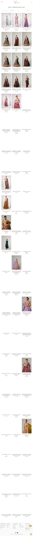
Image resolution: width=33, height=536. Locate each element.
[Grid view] (6, 10)
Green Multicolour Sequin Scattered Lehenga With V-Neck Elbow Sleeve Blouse (16, 232)
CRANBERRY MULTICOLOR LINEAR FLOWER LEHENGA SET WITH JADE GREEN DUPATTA (6, 69)
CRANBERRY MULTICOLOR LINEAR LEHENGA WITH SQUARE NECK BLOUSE (26, 69)
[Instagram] (15, 533)
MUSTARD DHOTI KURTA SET (6, 414)
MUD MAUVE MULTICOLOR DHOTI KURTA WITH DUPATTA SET (16, 354)
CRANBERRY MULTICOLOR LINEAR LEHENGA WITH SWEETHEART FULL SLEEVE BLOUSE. (6, 90)
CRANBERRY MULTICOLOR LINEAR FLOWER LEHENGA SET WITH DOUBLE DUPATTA (26, 48)
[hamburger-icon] (31, 1)
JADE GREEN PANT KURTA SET (6, 271)
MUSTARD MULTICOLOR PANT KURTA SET (16, 435)
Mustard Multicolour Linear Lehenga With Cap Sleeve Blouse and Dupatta (6, 495)
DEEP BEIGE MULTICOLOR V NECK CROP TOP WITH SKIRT (16, 172)
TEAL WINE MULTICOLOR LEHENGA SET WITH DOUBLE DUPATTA (16, 515)
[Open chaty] (31, 534)
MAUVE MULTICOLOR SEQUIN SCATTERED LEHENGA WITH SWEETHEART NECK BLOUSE (16, 313)
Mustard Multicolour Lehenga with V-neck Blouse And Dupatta (16, 474)
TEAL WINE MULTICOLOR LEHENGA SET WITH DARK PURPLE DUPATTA (6, 515)
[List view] (8, 10)
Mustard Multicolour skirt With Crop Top (26, 494)
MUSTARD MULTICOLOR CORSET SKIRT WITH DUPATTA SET (26, 415)
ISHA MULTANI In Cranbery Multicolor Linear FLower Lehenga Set (26, 232)
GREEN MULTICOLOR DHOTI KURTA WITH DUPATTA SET (26, 211)
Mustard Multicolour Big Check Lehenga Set (27, 435)
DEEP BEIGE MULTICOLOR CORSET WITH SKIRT (26, 130)
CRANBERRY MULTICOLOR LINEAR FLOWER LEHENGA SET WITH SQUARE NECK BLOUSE (16, 69)
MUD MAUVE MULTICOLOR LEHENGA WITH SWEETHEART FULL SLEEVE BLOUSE (6, 395)
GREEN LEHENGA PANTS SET (6, 211)
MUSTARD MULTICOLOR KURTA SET (6, 434)
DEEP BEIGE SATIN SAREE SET (16, 191)
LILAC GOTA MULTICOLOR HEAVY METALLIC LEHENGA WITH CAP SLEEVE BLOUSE (16, 272)
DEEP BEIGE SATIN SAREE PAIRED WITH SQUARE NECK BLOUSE (6, 192)
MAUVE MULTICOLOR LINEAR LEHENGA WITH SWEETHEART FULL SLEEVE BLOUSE (16, 293)
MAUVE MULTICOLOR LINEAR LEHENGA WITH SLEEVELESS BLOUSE (6, 293)
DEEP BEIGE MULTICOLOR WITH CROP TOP (26, 172)
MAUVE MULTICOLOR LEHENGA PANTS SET (26, 272)
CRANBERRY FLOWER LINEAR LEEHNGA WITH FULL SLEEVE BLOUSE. (6, 48)
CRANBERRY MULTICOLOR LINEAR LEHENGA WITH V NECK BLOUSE (16, 89)
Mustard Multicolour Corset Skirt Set (6, 455)
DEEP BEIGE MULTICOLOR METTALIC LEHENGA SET (26, 151)
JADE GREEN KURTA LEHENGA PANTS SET (27, 252)
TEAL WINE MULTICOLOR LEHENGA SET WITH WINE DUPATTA (26, 515)
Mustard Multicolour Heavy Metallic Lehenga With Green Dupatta (26, 455)
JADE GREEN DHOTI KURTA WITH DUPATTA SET (16, 252)
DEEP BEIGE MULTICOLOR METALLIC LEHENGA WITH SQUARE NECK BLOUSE (16, 152)
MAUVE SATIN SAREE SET (6, 333)
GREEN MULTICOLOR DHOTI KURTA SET (16, 211)
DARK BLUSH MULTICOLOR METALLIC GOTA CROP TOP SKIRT (26, 110)
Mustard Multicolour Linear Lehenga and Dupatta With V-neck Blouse (26, 474)
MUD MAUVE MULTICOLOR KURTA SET (6, 374)
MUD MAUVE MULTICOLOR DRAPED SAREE (26, 354)
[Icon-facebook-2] (17, 533)
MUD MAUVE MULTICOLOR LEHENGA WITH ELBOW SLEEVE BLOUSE (26, 374)
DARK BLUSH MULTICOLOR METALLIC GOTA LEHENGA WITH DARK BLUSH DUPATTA (6, 130)
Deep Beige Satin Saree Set (26, 191)
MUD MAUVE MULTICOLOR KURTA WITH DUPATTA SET (16, 374)
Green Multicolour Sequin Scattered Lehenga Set (6, 231)
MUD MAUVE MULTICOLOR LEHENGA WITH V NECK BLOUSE (16, 394)
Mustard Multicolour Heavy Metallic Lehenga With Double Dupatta (16, 455)
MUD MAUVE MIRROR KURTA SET (16, 333)
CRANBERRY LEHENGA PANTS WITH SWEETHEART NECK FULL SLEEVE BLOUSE (16, 48)
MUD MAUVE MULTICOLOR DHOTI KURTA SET (6, 354)
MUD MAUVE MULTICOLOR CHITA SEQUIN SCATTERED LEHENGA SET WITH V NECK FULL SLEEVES (26, 334)
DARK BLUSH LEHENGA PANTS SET (16, 109)
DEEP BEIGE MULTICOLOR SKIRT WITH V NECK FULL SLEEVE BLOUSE (6, 172)
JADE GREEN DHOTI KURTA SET (6, 251)
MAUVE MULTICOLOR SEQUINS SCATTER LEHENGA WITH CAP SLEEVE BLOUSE (27, 313)
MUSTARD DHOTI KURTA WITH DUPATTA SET (16, 415)
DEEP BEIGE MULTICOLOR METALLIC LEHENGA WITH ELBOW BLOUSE (6, 151)
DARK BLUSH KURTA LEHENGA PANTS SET (6, 110)
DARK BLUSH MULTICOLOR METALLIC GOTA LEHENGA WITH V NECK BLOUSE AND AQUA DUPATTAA (16, 130)
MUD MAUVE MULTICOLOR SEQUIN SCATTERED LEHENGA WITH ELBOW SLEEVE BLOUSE (26, 395)
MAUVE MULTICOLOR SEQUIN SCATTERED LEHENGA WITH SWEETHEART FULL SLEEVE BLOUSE (6, 313)
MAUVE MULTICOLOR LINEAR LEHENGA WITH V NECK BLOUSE (26, 292)
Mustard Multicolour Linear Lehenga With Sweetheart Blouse (16, 494)
